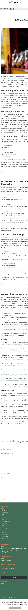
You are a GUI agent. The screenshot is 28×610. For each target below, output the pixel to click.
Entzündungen (20, 220)
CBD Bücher (5, 517)
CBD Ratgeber (5, 528)
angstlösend (7, 251)
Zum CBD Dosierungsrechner (8, 568)
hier (23, 307)
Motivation (4, 541)
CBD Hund (4, 523)
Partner (21, 384)
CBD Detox (4, 519)
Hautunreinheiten (8, 150)
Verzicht (3, 130)
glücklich (16, 378)
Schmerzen (7, 211)
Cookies (14, 601)
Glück (5, 103)
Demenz (13, 220)
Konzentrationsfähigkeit (13, 209)
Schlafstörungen (8, 154)
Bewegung (19, 329)
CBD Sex (4, 532)
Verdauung (20, 225)
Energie (7, 78)
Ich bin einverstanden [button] (15, 608)
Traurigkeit (16, 159)
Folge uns (14, 577)
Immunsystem (10, 222)
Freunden (19, 333)
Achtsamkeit (5, 512)
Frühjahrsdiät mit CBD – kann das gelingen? (18, 549)
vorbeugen (18, 274)
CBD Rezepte (5, 530)
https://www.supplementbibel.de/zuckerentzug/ (13, 380)
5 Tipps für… (5, 510)
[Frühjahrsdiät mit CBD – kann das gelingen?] (5, 551)
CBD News (4, 525)
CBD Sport (4, 534)
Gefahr (7, 220)
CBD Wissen (5, 536)
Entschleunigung (6, 538)
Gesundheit (6, 95)
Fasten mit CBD (5, 473)
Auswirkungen (14, 369)
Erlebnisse (11, 335)
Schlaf (7, 197)
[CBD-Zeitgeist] (14, 2)
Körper (26, 86)
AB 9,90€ (16, 8)
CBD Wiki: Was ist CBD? (6, 560)
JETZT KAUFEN (16, 9)
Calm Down (5, 514)
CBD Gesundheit (6, 521)
